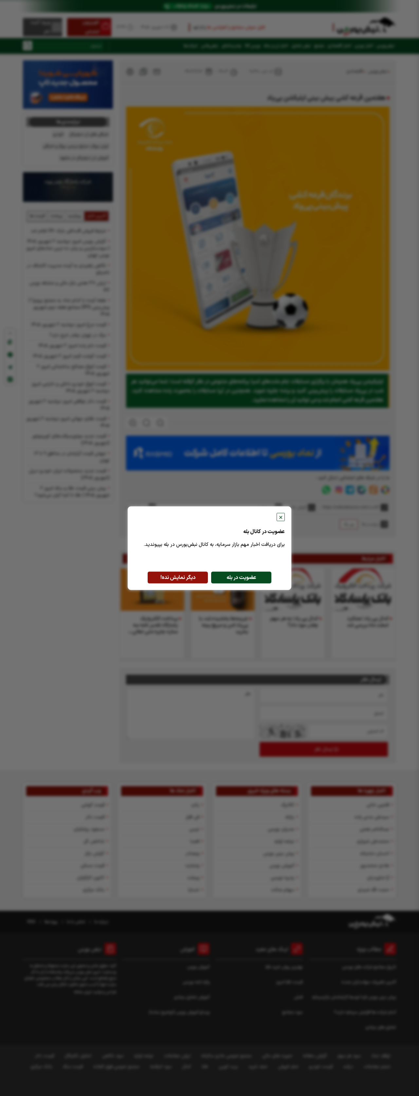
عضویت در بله (241, 577)
